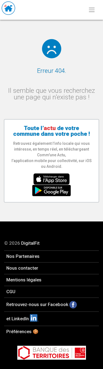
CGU (10, 291)
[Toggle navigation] (91, 10)
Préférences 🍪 (22, 331)
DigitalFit (30, 243)
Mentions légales (23, 279)
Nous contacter (22, 268)
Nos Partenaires (23, 256)
